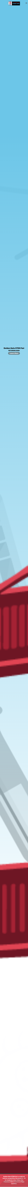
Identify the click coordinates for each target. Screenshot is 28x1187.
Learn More (14, 353)
